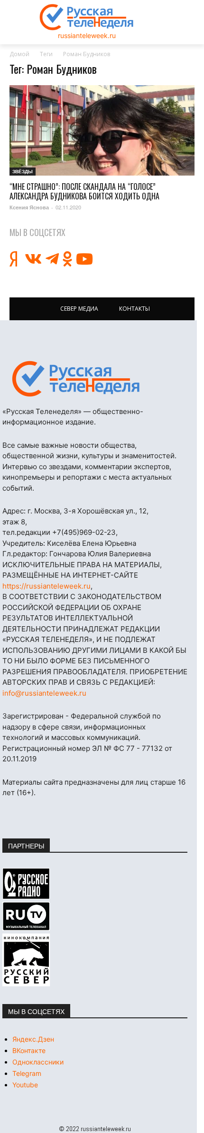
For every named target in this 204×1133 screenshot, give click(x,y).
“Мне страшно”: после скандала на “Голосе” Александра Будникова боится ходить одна (84, 191)
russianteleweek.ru (87, 35)
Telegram (26, 1073)
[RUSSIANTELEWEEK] (86, 17)
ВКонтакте (29, 1050)
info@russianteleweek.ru (44, 693)
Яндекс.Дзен (33, 1039)
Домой (19, 54)
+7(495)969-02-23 (84, 532)
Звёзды (22, 171)
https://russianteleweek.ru (46, 586)
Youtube (25, 1085)
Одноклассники (38, 1062)
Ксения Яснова (29, 207)
